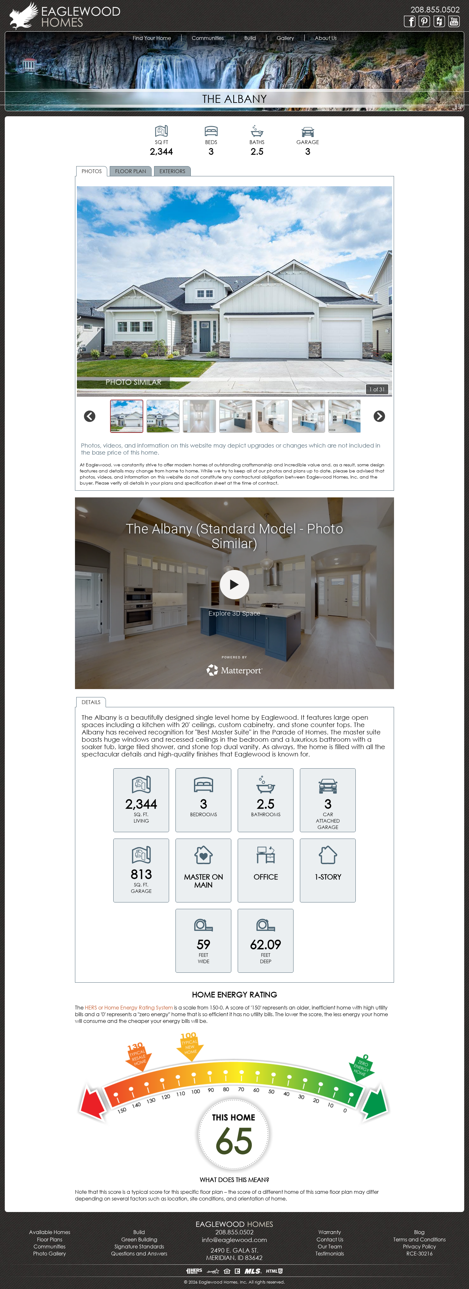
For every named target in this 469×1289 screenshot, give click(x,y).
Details (91, 702)
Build (255, 38)
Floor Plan (130, 171)
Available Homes (49, 1232)
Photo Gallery (49, 1253)
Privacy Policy (419, 1246)
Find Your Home (156, 38)
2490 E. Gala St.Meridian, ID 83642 (234, 1254)
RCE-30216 (419, 1253)
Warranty (329, 1232)
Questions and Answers (139, 1253)
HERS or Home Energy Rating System (129, 1007)
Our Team (330, 1246)
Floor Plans (49, 1239)
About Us (331, 38)
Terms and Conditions (419, 1239)
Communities (49, 1246)
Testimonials (330, 1253)
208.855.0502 (435, 9)
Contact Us (329, 1239)
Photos (92, 171)
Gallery (290, 38)
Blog (419, 1232)
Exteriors (172, 171)
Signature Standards (139, 1246)
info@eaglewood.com (234, 1239)
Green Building (139, 1239)
